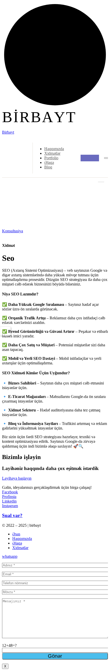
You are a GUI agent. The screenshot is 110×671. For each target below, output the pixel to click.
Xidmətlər (52, 153)
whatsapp (9, 556)
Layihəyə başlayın (16, 478)
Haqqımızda (54, 149)
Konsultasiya (12, 231)
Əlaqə (49, 162)
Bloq (48, 167)
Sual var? (12, 515)
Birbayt (8, 132)
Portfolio (51, 158)
